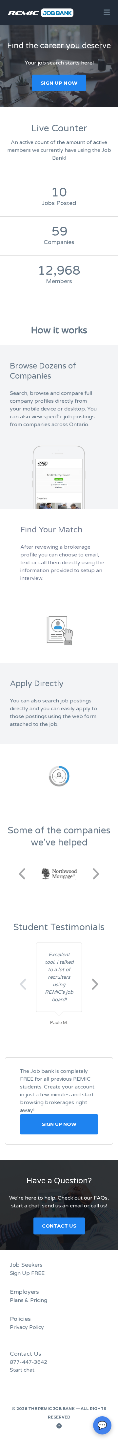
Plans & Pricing (28, 1300)
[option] (61, 873)
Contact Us (59, 1226)
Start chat (22, 1370)
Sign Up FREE (27, 1273)
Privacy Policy (27, 1327)
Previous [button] (22, 873)
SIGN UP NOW (59, 83)
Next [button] (96, 873)
